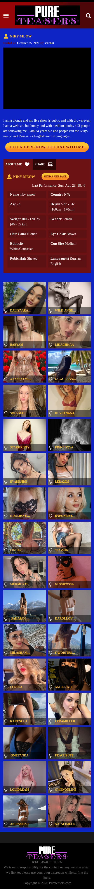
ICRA (58, 862)
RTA (35, 862)
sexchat (49, 43)
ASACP (46, 862)
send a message (55, 176)
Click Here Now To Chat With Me (47, 147)
